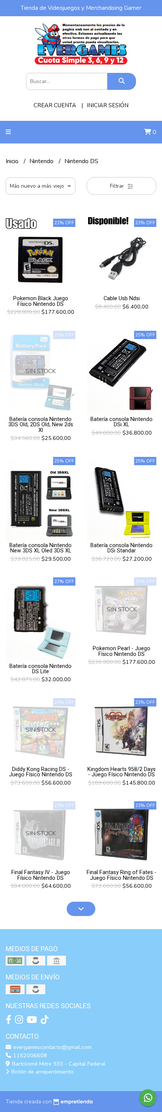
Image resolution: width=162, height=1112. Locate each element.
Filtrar (117, 186)
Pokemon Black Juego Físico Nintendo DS (40, 301)
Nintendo (42, 161)
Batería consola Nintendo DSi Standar (121, 548)
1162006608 (29, 1055)
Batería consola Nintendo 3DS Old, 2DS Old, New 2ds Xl (40, 424)
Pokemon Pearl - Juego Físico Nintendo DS (121, 651)
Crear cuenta (55, 105)
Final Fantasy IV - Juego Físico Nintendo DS (40, 875)
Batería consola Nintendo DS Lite (40, 669)
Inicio (13, 161)
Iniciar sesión (107, 105)
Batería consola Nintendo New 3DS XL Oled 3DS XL (40, 548)
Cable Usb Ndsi (122, 298)
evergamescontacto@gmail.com (52, 1047)
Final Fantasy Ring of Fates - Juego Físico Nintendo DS (121, 875)
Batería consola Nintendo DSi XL (121, 422)
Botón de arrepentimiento (42, 1071)
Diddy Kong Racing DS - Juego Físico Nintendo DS (40, 772)
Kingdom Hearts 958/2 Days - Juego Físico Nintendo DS (121, 772)
